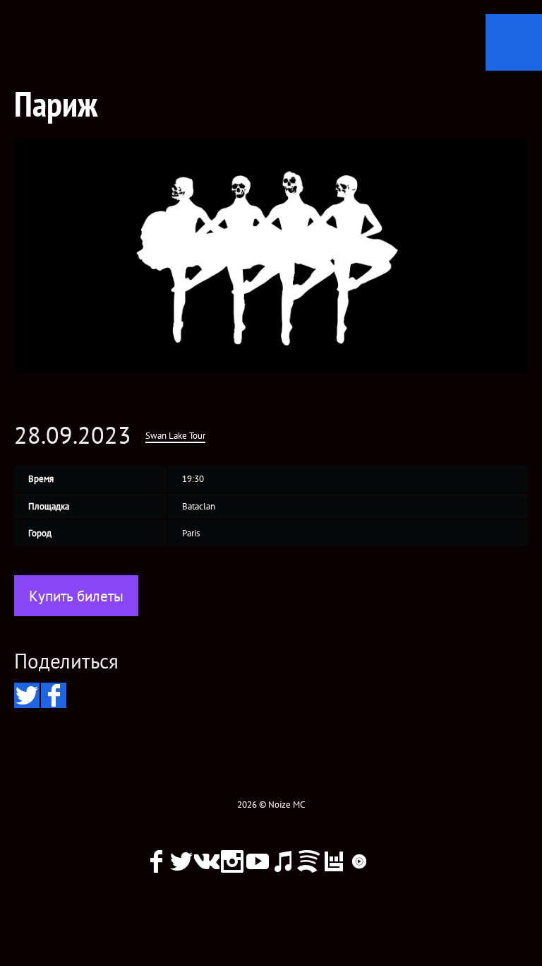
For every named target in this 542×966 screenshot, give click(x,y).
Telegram (384, 861)
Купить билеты (76, 596)
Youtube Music (359, 861)
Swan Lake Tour (175, 436)
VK (206, 861)
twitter (181, 861)
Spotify (308, 861)
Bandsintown (334, 861)
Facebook (156, 861)
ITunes (283, 861)
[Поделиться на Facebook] (53, 695)
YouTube (257, 861)
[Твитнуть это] (27, 695)
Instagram (232, 861)
